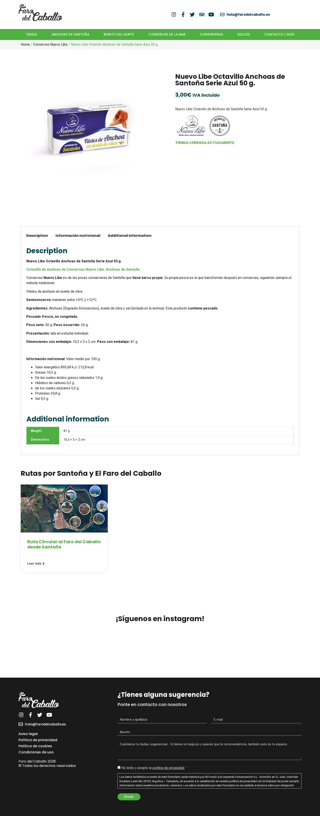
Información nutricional (78, 235)
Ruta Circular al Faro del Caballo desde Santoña (64, 544)
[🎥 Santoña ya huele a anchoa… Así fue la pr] (33, 653)
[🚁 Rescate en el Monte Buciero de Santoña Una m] (223, 653)
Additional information (130, 235)
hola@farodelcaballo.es (45, 724)
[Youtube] (211, 14)
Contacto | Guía (279, 34)
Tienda (31, 34)
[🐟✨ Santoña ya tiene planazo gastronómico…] (96, 653)
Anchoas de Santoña (70, 34)
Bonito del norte (119, 34)
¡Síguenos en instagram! (160, 619)
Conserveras (211, 34)
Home (25, 44)
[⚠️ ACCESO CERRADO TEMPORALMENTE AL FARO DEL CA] (287, 653)
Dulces (243, 34)
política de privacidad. (168, 768)
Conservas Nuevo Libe (50, 44)
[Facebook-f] (182, 14)
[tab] (37, 236)
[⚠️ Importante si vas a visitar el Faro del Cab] (160, 653)
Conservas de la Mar (166, 34)
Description (37, 235)
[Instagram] (173, 14)
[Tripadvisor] (201, 14)
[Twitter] (192, 14)
